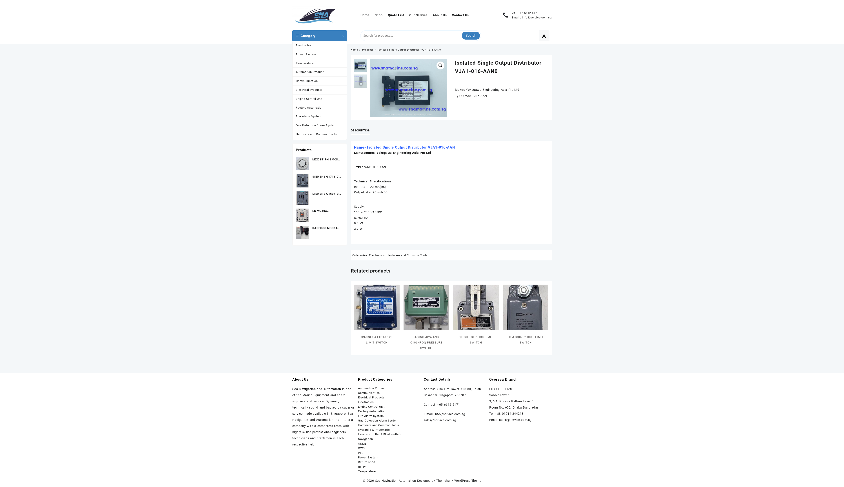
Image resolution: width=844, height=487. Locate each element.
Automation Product (310, 72)
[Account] (544, 35)
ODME (362, 443)
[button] (440, 65)
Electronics (304, 45)
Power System (306, 54)
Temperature (305, 63)
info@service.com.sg (537, 17)
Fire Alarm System (309, 116)
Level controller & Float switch (379, 434)
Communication (307, 81)
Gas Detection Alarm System (316, 125)
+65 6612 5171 (528, 13)
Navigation (365, 439)
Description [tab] (360, 130)
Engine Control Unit (309, 98)
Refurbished (366, 462)
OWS (361, 448)
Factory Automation (309, 107)
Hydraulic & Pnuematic (374, 429)
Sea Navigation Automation (395, 480)
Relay (362, 466)
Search (471, 35)
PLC (361, 452)
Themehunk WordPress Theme (458, 480)
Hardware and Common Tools (316, 134)
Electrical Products (309, 89)
